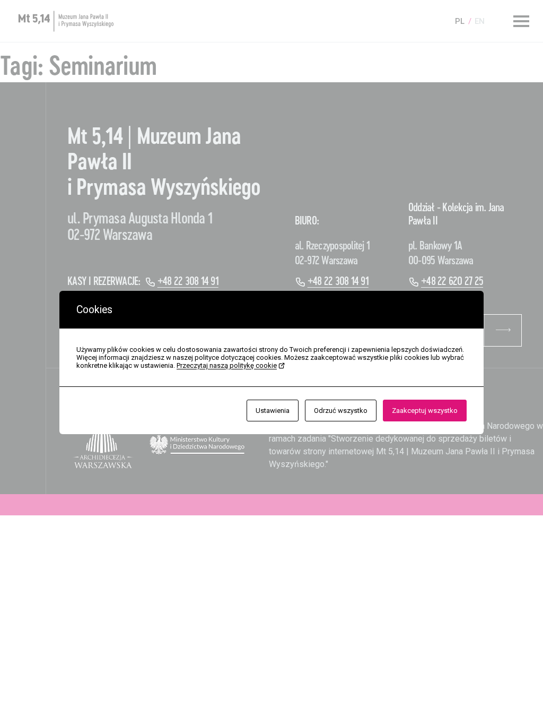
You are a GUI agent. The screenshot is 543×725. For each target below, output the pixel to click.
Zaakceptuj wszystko (425, 411)
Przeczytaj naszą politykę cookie (227, 365)
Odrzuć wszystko (340, 411)
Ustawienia (273, 411)
